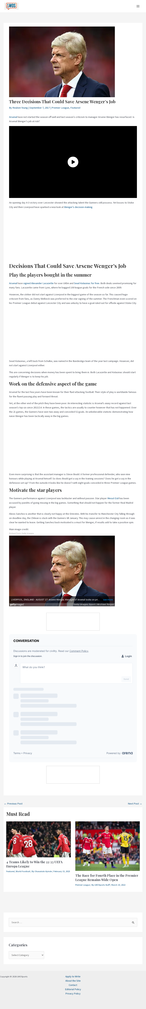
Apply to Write (72, 976)
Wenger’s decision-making (78, 207)
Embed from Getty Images (21, 533)
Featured (75, 107)
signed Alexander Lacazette (38, 283)
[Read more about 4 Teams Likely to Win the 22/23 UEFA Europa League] (38, 839)
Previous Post (13, 803)
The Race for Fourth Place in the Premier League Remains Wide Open (106, 877)
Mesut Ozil (113, 498)
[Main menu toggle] (138, 6)
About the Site (73, 980)
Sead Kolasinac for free (86, 283)
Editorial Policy (73, 989)
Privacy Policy (72, 993)
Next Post (135, 803)
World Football (23, 871)
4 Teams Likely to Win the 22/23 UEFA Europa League (34, 864)
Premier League (60, 107)
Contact (73, 985)
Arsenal (13, 117)
